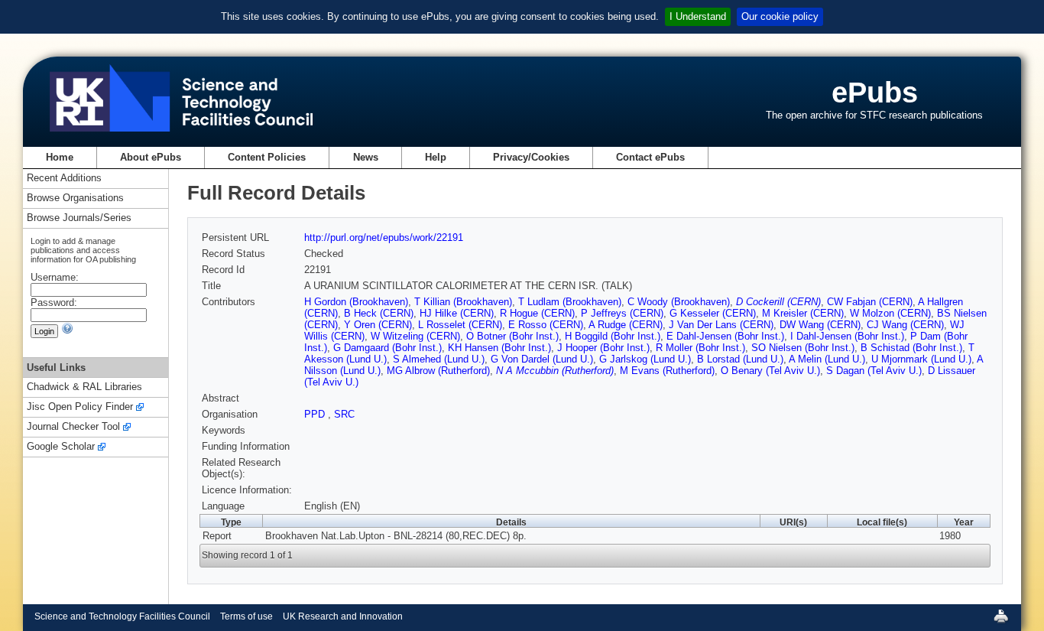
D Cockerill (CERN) (778, 301)
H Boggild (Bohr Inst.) (612, 336)
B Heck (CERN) (378, 313)
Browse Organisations (75, 198)
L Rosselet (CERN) (460, 324)
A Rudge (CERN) (625, 324)
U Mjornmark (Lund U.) (921, 359)
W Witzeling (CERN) (415, 336)
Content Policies (267, 157)
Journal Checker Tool (73, 427)
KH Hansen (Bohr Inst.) (499, 347)
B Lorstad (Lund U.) (740, 359)
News (365, 157)
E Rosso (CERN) (545, 324)
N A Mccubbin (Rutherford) (555, 370)
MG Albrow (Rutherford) (438, 370)
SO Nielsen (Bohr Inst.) (802, 347)
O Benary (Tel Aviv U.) (770, 370)
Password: (54, 302)
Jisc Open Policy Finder (80, 407)
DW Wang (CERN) (820, 324)
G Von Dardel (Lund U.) (542, 359)
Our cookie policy (780, 16)
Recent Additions (64, 178)
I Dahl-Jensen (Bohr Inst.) (847, 336)
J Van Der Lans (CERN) (721, 324)
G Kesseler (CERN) (713, 313)
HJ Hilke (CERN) (457, 313)
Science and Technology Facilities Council (122, 616)
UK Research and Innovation (343, 616)
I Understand (698, 16)
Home (59, 157)
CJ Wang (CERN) (905, 324)
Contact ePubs (650, 157)
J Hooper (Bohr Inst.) (603, 347)
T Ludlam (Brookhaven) (569, 301)
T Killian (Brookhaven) (463, 301)
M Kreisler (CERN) (803, 313)
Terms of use (246, 616)
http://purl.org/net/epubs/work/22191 (383, 237)
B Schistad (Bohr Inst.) (911, 347)
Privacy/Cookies (531, 157)
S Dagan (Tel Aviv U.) (874, 370)
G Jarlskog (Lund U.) (645, 359)
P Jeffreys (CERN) (622, 313)
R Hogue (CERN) (537, 313)
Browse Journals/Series (79, 218)
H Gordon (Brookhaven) (356, 301)
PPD (316, 414)
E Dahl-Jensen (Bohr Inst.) (725, 336)
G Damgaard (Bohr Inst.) (387, 347)
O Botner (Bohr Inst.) (512, 336)
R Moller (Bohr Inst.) (700, 347)
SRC (344, 414)
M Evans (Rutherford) (667, 370)
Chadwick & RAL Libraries (84, 387)
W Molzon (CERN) (890, 313)
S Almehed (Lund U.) (439, 359)
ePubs (875, 92)
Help (435, 157)
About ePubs (150, 157)
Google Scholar (61, 447)
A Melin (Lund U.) (827, 359)
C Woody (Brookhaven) (678, 301)
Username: (55, 277)
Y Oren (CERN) (378, 324)
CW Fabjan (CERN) (870, 301)
